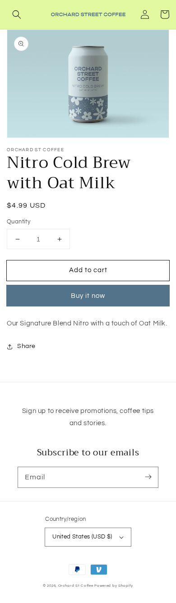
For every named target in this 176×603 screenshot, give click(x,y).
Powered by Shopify (113, 586)
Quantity (18, 221)
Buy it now (88, 295)
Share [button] (26, 346)
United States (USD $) (82, 536)
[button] (17, 14)
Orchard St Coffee (75, 586)
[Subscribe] (148, 477)
